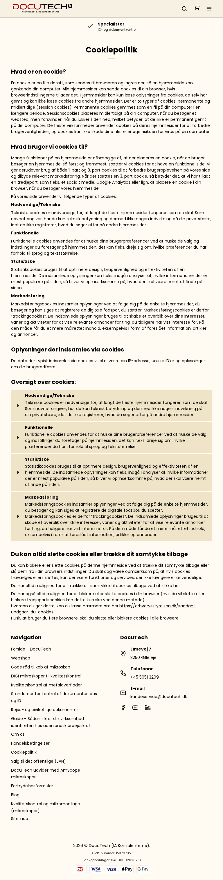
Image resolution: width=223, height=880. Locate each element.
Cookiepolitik (24, 752)
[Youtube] (135, 709)
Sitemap (19, 818)
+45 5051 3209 (144, 677)
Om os (18, 734)
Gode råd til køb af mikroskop (40, 667)
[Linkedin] (148, 709)
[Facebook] (123, 709)
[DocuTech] (42, 8)
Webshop (20, 658)
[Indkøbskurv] (196, 9)
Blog (15, 795)
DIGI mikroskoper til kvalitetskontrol (46, 676)
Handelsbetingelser (30, 743)
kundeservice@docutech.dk (158, 696)
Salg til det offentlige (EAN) (38, 761)
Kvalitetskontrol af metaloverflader (46, 685)
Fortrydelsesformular (32, 786)
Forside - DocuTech (31, 649)
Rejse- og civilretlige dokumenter (44, 710)
